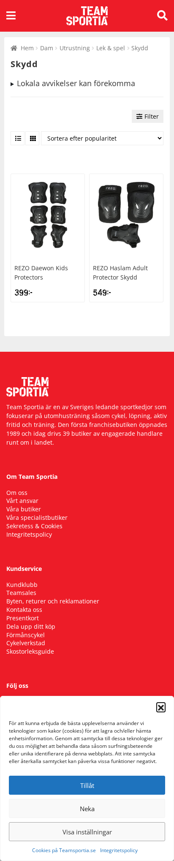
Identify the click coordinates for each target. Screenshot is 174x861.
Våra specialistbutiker (37, 517)
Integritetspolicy (119, 850)
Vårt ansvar (22, 501)
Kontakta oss (24, 610)
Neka (87, 808)
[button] (161, 707)
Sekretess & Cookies (34, 526)
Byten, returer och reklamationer (52, 601)
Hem (27, 48)
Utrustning (75, 48)
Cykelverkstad (25, 643)
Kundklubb (22, 585)
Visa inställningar (87, 832)
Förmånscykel (25, 635)
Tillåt (87, 785)
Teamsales (21, 593)
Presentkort (22, 618)
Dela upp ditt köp (30, 626)
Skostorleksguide (30, 651)
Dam (46, 48)
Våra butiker (23, 509)
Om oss (16, 493)
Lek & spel (110, 48)
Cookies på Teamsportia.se (64, 850)
